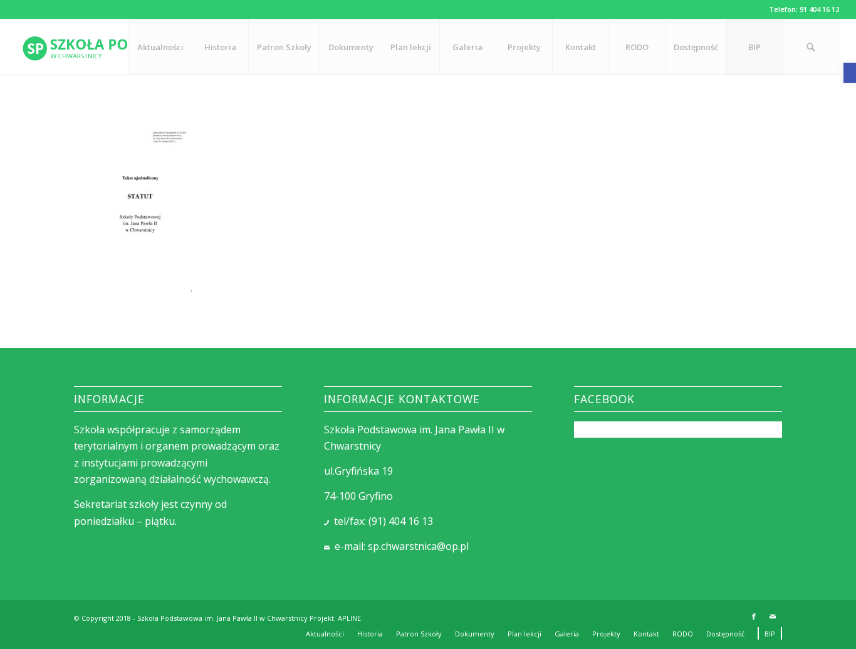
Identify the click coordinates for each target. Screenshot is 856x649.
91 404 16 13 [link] (819, 9)
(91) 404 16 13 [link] (400, 521)
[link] (849, 73)
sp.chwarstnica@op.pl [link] (418, 546)
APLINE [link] (349, 618)
